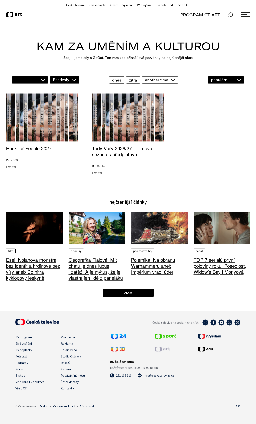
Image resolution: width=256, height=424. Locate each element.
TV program (144, 5)
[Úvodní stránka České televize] (37, 324)
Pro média (68, 337)
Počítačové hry (142, 251)
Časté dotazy (70, 382)
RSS (238, 406)
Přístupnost (87, 406)
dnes (116, 80)
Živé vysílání (23, 343)
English (44, 406)
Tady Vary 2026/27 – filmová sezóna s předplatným (122, 151)
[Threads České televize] (237, 324)
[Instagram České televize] (205, 324)
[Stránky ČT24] (118, 337)
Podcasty (21, 363)
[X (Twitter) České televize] (229, 324)
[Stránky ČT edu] (219, 349)
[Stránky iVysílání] (219, 336)
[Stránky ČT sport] (165, 337)
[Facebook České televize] (213, 324)
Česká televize (75, 5)
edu (172, 5)
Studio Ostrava (71, 356)
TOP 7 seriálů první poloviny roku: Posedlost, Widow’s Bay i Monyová (220, 265)
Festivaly (61, 79)
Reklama (67, 343)
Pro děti (161, 5)
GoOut (98, 57)
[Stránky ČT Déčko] (118, 350)
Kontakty (67, 388)
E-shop (20, 375)
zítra (133, 80)
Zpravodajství (98, 5)
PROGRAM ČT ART (200, 14)
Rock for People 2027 (28, 148)
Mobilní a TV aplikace (29, 382)
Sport (114, 5)
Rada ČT (66, 363)
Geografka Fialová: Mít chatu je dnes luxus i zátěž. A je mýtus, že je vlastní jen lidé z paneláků (96, 268)
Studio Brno (69, 350)
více (128, 292)
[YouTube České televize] (221, 324)
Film (10, 251)
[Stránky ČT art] (162, 350)
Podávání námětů (73, 375)
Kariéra (66, 369)
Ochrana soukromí (64, 406)
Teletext (21, 356)
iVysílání (127, 5)
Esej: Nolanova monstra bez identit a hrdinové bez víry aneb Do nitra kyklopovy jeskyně (33, 268)
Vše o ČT (184, 5)
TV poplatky (23, 350)
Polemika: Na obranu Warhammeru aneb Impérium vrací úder (153, 265)
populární (219, 79)
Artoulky (76, 251)
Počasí (19, 369)
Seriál (199, 251)
